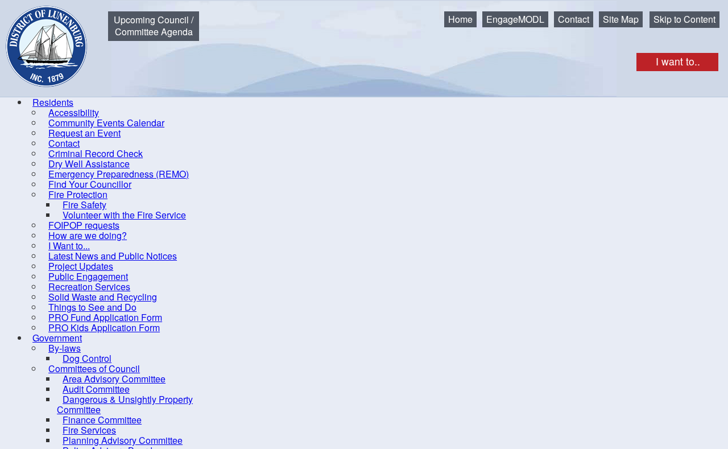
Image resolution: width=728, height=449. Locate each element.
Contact (573, 19)
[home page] (38, 38)
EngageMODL (515, 19)
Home (460, 19)
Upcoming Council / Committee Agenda (153, 25)
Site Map (621, 19)
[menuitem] (52, 102)
